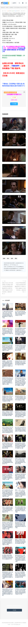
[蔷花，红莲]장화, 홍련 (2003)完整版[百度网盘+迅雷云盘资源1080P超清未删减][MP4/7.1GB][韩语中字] (7, 510)
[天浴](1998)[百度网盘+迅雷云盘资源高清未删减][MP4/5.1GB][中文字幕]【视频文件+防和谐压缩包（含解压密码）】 (20, 287)
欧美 (14, 10)
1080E (7, 7)
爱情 (16, 258)
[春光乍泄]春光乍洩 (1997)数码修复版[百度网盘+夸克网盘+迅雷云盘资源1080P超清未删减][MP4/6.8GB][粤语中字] (7, 430)
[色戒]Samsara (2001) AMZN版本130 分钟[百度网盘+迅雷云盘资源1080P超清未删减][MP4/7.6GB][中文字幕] (7, 399)
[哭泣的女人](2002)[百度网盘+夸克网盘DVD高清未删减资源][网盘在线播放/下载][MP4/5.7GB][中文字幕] (7, 477)
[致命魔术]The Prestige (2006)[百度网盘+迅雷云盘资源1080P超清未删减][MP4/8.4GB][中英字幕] (20, 525)
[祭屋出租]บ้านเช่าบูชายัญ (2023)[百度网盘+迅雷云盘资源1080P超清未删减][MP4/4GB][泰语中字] (7, 461)
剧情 (4, 258)
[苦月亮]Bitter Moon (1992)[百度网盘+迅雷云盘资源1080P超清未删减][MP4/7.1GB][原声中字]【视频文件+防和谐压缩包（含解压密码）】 (14, 268)
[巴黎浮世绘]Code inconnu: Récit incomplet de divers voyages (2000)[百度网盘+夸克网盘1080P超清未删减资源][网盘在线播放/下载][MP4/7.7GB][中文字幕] (20, 381)
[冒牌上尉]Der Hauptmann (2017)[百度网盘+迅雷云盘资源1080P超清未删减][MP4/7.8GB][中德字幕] (20, 461)
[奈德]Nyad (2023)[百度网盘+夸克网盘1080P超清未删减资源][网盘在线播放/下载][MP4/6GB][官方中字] (20, 477)
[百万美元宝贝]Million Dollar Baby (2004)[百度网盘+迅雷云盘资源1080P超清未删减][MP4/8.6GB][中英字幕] (20, 575)
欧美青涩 (18, 10)
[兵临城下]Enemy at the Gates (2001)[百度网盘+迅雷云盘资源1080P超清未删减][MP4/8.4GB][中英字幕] (7, 446)
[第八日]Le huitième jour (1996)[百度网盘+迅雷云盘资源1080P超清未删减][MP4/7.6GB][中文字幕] (20, 510)
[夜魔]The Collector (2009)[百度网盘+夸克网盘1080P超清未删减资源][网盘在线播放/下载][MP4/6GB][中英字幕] (20, 414)
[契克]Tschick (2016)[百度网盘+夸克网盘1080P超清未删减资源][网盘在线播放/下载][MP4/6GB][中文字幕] (7, 348)
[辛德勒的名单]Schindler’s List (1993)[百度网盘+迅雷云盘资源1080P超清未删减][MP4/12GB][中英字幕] (20, 348)
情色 (8, 258)
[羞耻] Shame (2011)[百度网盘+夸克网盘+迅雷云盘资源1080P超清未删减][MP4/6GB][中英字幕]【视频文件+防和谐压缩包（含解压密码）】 (7, 288)
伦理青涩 (11, 7)
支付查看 (14, 103)
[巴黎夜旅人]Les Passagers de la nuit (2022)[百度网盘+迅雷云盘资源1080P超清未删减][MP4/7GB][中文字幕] (20, 592)
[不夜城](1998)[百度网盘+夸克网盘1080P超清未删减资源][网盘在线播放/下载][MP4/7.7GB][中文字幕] (7, 542)
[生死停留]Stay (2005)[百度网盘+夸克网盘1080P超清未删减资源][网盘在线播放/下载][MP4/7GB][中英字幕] (20, 446)
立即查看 (14, 610)
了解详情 (14, 613)
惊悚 (12, 258)
